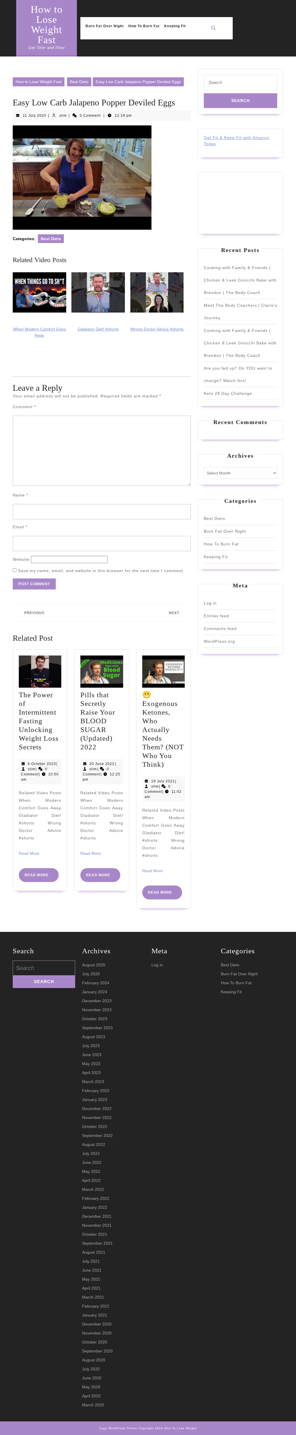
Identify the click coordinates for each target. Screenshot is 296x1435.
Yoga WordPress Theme (118, 1428)
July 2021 (91, 1261)
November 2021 (97, 1225)
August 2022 (93, 1144)
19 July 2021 (163, 781)
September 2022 (97, 1135)
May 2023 (91, 1063)
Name (20, 495)
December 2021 (97, 1216)
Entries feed (216, 616)
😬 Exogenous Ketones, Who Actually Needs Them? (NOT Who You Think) (163, 729)
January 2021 (94, 1315)
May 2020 (91, 1387)
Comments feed (220, 628)
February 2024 (95, 983)
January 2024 (94, 991)
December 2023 (97, 1000)
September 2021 (97, 1243)
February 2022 (95, 1198)
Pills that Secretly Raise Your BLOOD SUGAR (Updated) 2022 (97, 721)
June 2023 (91, 1054)
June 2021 (91, 1270)
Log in (210, 603)
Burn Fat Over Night (105, 26)
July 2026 (91, 974)
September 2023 (97, 1027)
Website (21, 559)
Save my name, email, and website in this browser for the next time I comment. (101, 570)
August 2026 (93, 965)
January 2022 (94, 1207)
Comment (24, 406)
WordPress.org (219, 641)
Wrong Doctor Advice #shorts (157, 329)
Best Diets (79, 81)
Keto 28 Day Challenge (228, 393)
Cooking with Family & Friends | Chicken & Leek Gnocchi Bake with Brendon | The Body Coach (240, 280)
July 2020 (91, 1369)
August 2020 (93, 1360)
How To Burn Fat (144, 26)
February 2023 (95, 1090)
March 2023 (93, 1081)
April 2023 (91, 1072)
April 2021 (91, 1288)
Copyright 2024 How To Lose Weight (167, 1428)
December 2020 (97, 1324)
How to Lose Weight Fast (47, 24)
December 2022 (97, 1108)
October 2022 (94, 1126)
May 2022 (91, 1171)
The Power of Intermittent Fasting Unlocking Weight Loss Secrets (39, 721)
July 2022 (91, 1153)
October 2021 (94, 1234)
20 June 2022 (101, 764)
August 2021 (93, 1252)
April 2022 (91, 1180)
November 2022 (97, 1117)
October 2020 (94, 1342)
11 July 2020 (34, 116)
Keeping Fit (175, 26)
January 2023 (94, 1099)
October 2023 (94, 1018)
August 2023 (93, 1036)
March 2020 (93, 1405)
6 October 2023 (42, 764)
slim (63, 116)
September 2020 (97, 1351)
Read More (29, 853)
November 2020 (97, 1333)
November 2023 (97, 1009)
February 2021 (95, 1306)
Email (20, 527)
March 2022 (93, 1189)
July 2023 (91, 1045)
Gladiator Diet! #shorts (98, 329)
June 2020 (91, 1378)
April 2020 (91, 1396)
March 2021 (93, 1297)
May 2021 (91, 1279)
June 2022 (91, 1162)
